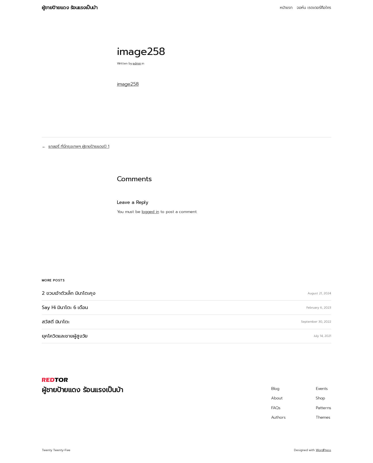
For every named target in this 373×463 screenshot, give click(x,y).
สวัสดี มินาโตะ (56, 322)
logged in (150, 212)
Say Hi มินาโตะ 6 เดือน (65, 307)
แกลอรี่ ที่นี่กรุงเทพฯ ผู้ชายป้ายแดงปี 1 (78, 146)
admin (137, 63)
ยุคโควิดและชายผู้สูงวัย (65, 336)
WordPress (323, 450)
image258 (128, 84)
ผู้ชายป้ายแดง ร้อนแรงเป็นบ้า (70, 7)
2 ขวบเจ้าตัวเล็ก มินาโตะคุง (68, 293)
